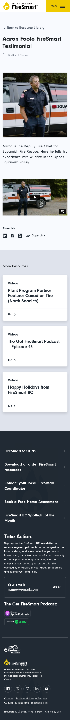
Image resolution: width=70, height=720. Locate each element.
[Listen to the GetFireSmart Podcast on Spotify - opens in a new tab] (35, 621)
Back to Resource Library (25, 27)
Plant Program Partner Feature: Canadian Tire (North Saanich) (30, 295)
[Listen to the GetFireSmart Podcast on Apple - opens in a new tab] (35, 614)
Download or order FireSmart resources (30, 467)
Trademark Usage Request (31, 698)
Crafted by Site (53, 712)
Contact (8, 698)
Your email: (16, 585)
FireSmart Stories (18, 55)
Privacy (38, 712)
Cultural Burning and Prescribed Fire (26, 703)
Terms (30, 712)
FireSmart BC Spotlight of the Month (30, 518)
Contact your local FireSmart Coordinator (30, 486)
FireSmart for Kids (20, 451)
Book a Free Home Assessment (31, 502)
